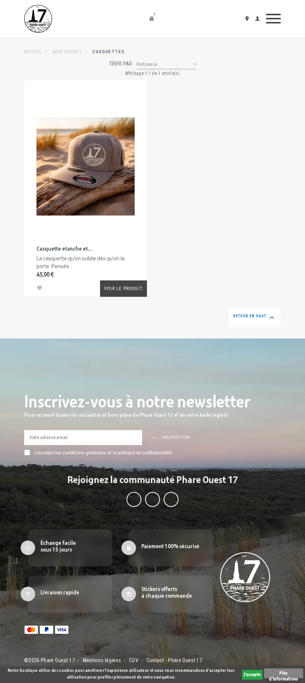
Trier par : (122, 64)
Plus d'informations (283, 674)
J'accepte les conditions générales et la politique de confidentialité (102, 452)
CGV (133, 660)
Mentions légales (102, 660)
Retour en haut (254, 317)
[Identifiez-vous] (258, 18)
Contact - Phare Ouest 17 (174, 660)
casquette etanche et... (64, 249)
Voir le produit (123, 288)
